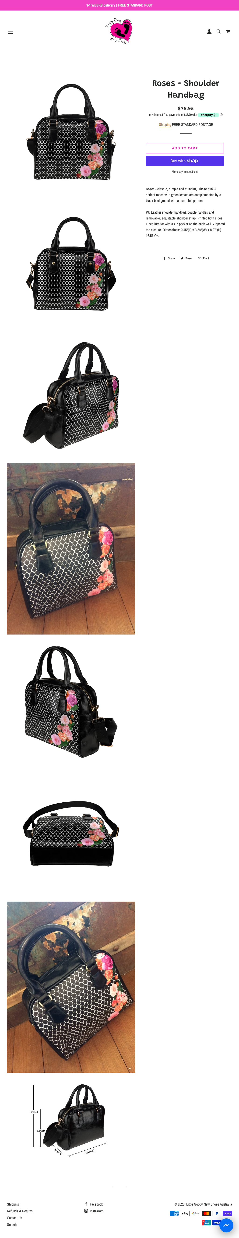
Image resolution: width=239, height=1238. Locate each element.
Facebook (96, 1204)
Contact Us (14, 1217)
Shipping (165, 124)
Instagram (96, 1210)
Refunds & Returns (20, 1210)
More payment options (185, 171)
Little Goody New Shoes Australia (209, 1204)
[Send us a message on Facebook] (226, 1225)
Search (12, 1224)
